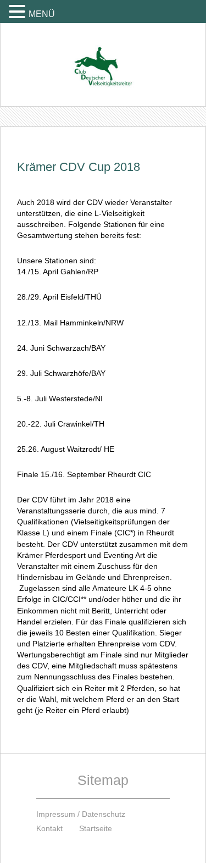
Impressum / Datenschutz (80, 814)
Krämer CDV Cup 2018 (78, 167)
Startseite (95, 828)
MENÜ (42, 14)
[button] (19, 11)
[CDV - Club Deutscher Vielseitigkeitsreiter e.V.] (103, 56)
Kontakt (49, 828)
